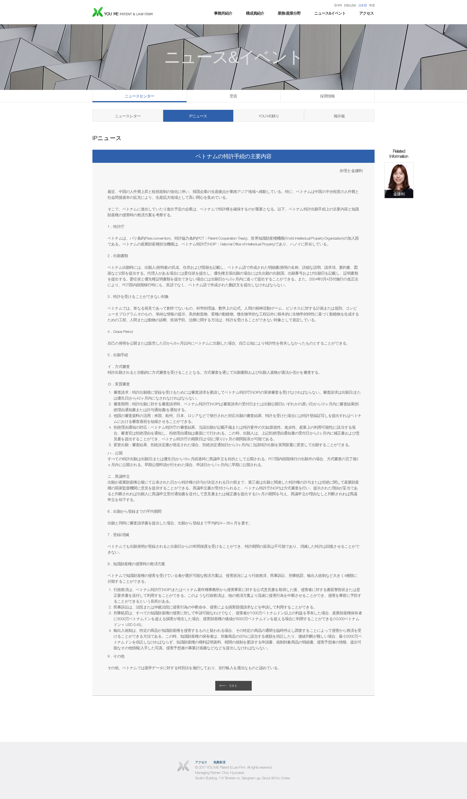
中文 (372, 5)
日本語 (362, 5)
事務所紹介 (223, 13)
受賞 (233, 96)
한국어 (338, 5)
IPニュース (198, 116)
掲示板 (339, 116)
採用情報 (327, 96)
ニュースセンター (139, 96)
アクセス (366, 13)
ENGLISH (350, 5)
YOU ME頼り (269, 116)
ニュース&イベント (330, 13)
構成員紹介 (255, 13)
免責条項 (219, 762)
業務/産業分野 (289, 13)
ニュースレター (128, 116)
